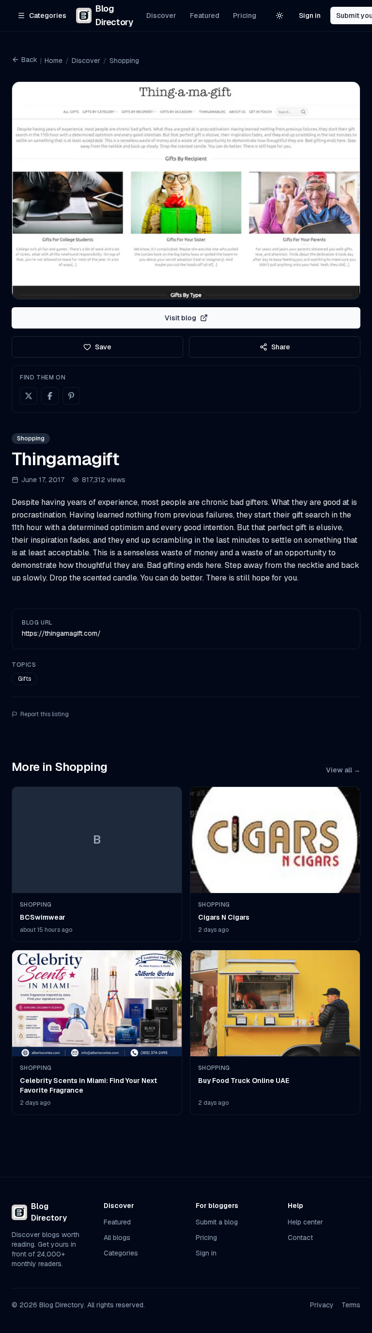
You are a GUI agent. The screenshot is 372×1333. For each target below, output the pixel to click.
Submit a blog (217, 1222)
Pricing (244, 15)
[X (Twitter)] (28, 396)
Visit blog (180, 318)
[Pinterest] (71, 396)
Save (103, 347)
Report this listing (44, 714)
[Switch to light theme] (279, 15)
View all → (343, 770)
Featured (204, 15)
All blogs (117, 1237)
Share (280, 347)
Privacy (322, 1305)
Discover (161, 15)
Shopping (124, 60)
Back (29, 59)
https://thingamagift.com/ (61, 633)
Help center (305, 1222)
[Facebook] (50, 396)
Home (53, 60)
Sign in (310, 15)
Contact (300, 1237)
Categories (121, 1253)
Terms (350, 1305)
